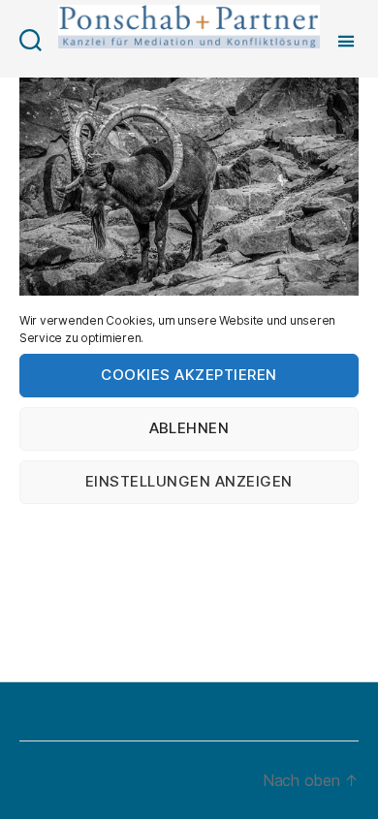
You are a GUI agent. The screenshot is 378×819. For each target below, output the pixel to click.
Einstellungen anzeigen (189, 481)
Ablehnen (189, 428)
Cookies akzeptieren (189, 374)
